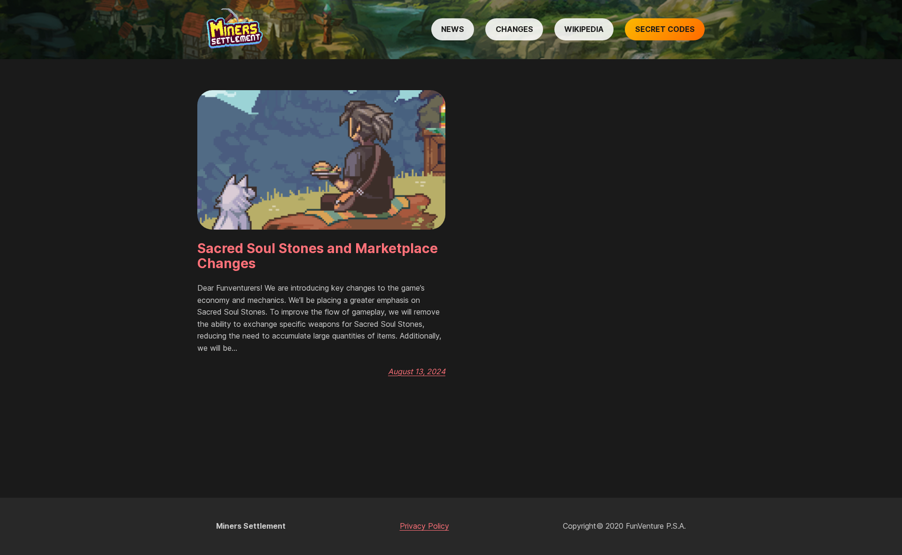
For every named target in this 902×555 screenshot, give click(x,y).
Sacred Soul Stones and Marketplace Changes (317, 256)
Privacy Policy (424, 526)
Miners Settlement (251, 526)
